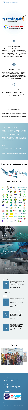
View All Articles (6, 268)
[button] (25, 358)
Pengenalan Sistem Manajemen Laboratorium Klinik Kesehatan (10, 250)
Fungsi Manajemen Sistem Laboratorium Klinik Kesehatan (14, 234)
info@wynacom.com (11, 382)
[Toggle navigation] (25, 2)
